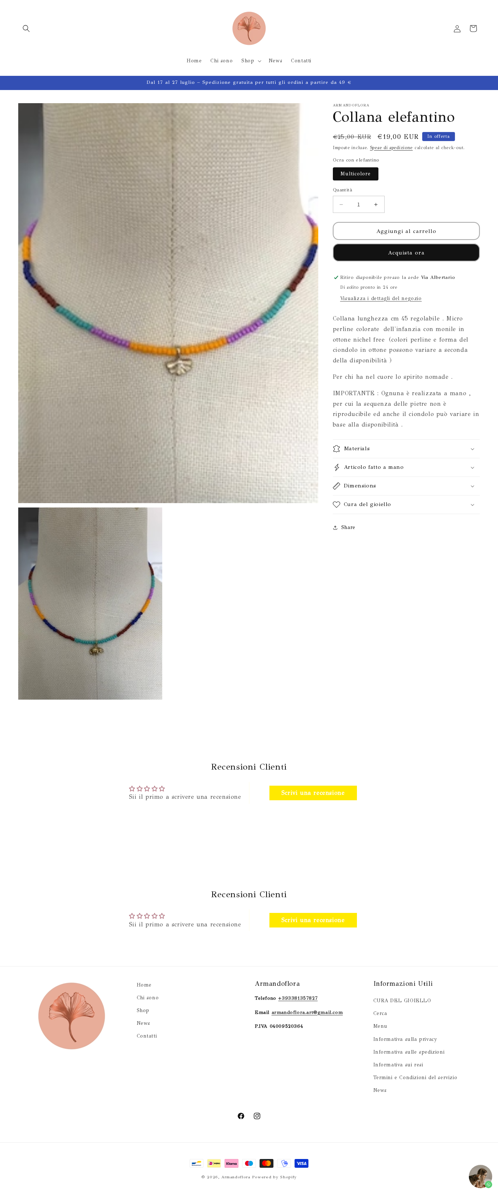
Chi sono (148, 998)
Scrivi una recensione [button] (313, 792)
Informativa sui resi (398, 1065)
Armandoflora (235, 1177)
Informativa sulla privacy (405, 1039)
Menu (380, 1026)
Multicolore (356, 174)
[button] (26, 28)
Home (144, 985)
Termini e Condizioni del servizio (415, 1078)
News (143, 1023)
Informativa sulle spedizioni (409, 1052)
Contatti (147, 1036)
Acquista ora (406, 252)
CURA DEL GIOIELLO (402, 1001)
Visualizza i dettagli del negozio (381, 298)
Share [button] (348, 527)
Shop (143, 1011)
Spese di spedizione (391, 147)
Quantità (342, 190)
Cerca (380, 1014)
